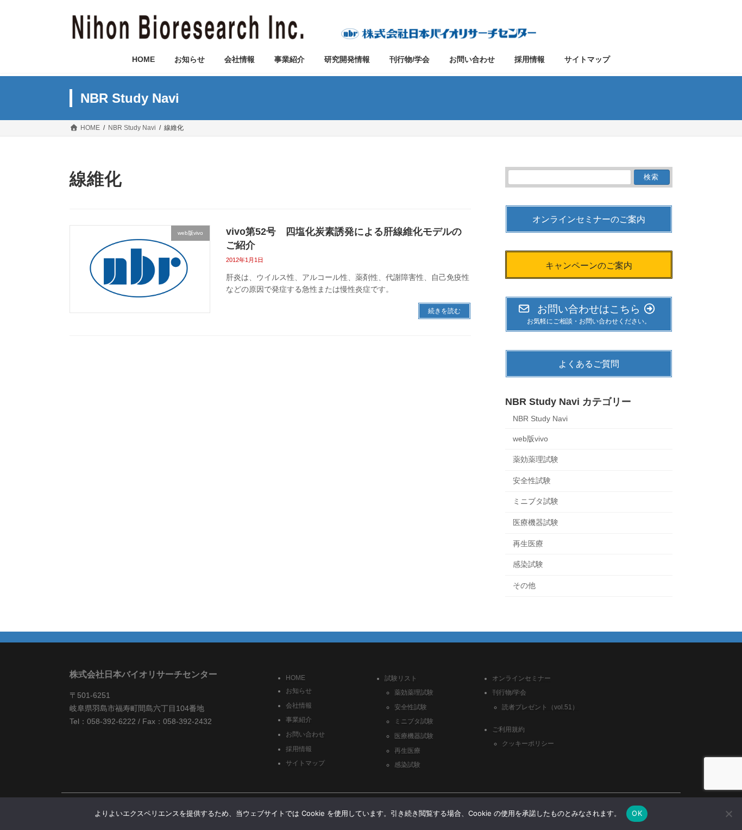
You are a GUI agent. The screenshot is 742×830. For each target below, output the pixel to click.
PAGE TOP (715, 794)
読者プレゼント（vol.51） (540, 707)
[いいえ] (728, 813)
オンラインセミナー (521, 678)
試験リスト (401, 678)
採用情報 (299, 748)
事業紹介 (299, 719)
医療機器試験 (535, 522)
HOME (295, 677)
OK (637, 813)
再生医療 (528, 543)
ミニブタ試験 (535, 501)
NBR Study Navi (540, 418)
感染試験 (528, 564)
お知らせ (299, 691)
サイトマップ (305, 763)
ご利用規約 (508, 729)
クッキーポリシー (528, 743)
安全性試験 (532, 480)
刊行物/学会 (509, 692)
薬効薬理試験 (535, 459)
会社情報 (299, 705)
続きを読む (444, 311)
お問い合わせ (305, 734)
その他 (524, 585)
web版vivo (530, 438)
